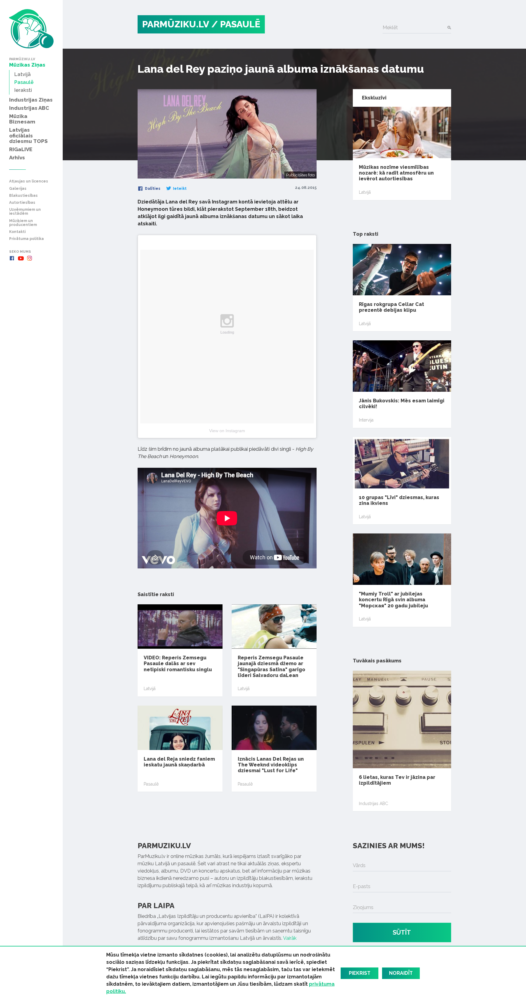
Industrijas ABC (373, 803)
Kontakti (17, 232)
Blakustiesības (23, 196)
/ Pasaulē (235, 24)
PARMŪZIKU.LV (175, 24)
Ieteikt (179, 188)
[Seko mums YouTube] (21, 258)
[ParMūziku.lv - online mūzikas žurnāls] (31, 28)
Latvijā (150, 688)
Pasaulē (151, 784)
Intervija (366, 420)
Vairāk (289, 938)
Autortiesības (22, 203)
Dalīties (152, 188)
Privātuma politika (26, 239)
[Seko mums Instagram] (29, 258)
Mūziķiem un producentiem (23, 223)
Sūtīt (402, 932)
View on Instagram (227, 430)
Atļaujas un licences (28, 181)
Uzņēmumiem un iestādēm (25, 212)
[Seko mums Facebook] (12, 258)
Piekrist (359, 973)
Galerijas (17, 189)
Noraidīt (401, 973)
